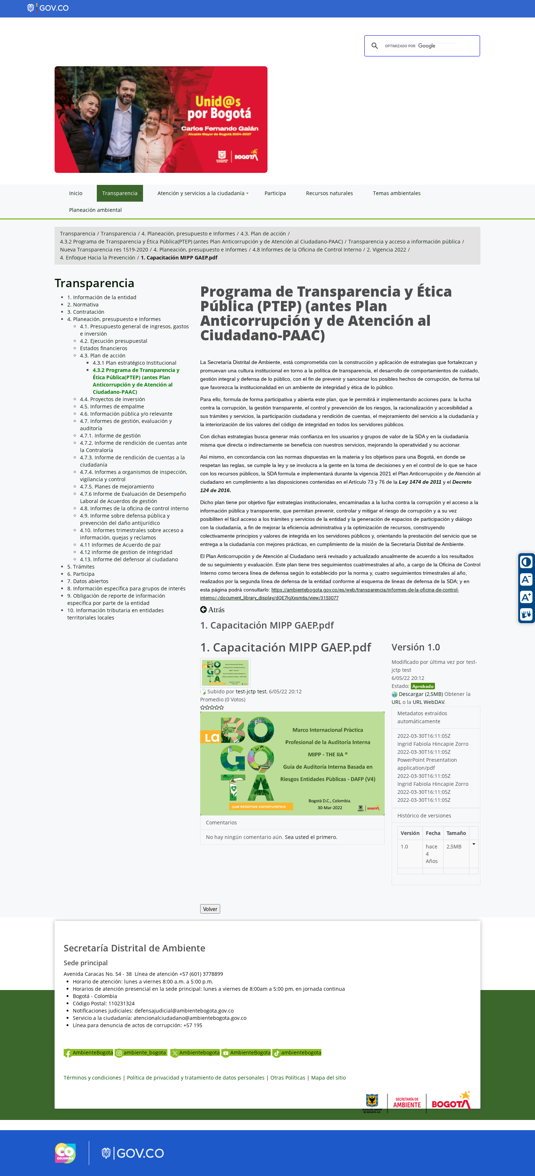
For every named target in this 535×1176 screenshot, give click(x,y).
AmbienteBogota (93, 1052)
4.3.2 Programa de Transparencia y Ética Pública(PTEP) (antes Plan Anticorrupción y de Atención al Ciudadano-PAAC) (201, 241)
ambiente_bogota (145, 1052)
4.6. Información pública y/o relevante (126, 413)
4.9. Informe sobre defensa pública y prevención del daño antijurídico (125, 519)
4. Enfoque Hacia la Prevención (97, 257)
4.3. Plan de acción (263, 233)
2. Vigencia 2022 (386, 249)
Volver (210, 908)
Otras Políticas (287, 1077)
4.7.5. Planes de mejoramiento (117, 486)
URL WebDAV (428, 701)
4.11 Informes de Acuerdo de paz (120, 544)
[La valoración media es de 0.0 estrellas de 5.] (202, 707)
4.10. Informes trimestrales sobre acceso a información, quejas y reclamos (131, 534)
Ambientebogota (199, 1052)
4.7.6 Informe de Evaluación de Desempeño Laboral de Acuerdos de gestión (133, 497)
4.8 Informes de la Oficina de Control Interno (307, 249)
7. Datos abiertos (87, 581)
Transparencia (77, 233)
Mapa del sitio (328, 1077)
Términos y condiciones (92, 1077)
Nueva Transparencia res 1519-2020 (104, 249)
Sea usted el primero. (311, 837)
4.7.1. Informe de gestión (110, 435)
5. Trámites (81, 566)
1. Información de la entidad (101, 297)
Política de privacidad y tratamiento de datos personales (196, 1077)
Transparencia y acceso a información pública (404, 241)
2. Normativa (83, 304)
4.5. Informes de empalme (112, 406)
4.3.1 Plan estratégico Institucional (135, 362)
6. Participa (81, 573)
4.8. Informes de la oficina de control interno (134, 508)
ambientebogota (301, 1052)
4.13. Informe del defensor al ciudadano (129, 559)
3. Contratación (85, 311)
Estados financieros (103, 348)
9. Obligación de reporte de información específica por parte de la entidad (116, 599)
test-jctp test (251, 691)
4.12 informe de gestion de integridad (126, 552)
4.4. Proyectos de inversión (112, 399)
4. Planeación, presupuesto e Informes (188, 233)
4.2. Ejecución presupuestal (113, 340)
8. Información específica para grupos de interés (126, 588)
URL (396, 701)
